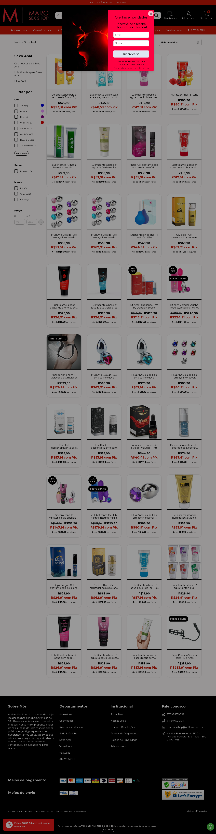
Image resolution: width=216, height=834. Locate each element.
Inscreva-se (131, 54)
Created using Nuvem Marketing (131, 68)
